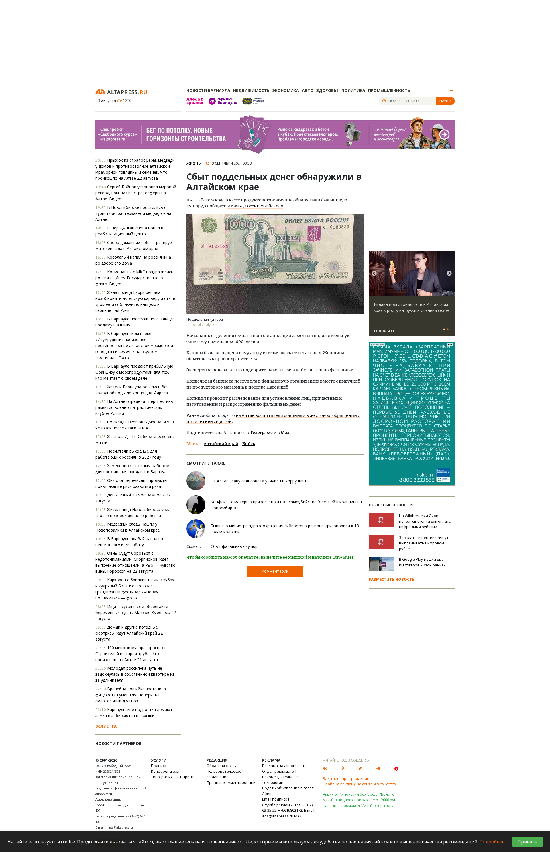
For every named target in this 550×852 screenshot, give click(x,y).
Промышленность (389, 90)
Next (449, 273)
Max (285, 432)
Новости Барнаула (208, 90)
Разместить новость (392, 579)
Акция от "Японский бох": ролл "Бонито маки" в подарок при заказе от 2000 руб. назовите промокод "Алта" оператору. (360, 800)
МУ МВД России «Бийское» (255, 206)
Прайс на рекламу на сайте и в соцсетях (359, 783)
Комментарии (275, 571)
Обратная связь (221, 765)
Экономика (285, 90)
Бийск (248, 443)
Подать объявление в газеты (289, 787)
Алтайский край (221, 443)
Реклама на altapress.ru (283, 765)
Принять (527, 842)
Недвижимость (251, 90)
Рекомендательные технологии (280, 779)
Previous (374, 273)
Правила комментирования (232, 782)
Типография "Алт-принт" (173, 776)
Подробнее (492, 842)
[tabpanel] (412, 296)
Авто (307, 90)
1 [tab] (444, 329)
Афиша (268, 793)
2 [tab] (447, 329)
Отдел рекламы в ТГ (280, 771)
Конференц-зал (165, 771)
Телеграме (261, 432)
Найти (445, 100)
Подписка (160, 765)
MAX (298, 816)
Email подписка (276, 799)
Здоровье (327, 90)
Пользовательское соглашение (224, 774)
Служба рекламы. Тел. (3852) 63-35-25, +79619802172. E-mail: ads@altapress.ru (288, 810)
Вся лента (106, 726)
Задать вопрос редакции (346, 778)
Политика (353, 90)
